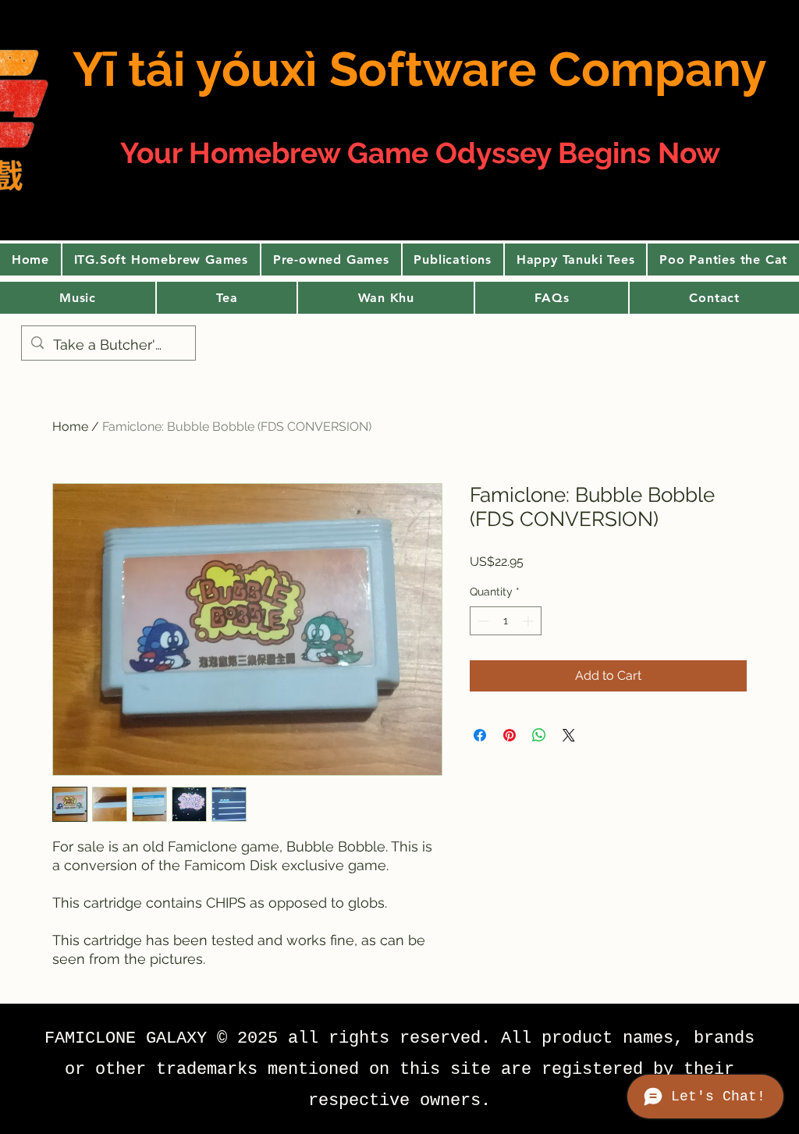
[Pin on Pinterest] (509, 735)
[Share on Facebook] (480, 735)
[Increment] (529, 621)
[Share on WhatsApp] (539, 735)
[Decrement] (482, 621)
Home (70, 426)
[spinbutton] (506, 621)
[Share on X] (568, 735)
